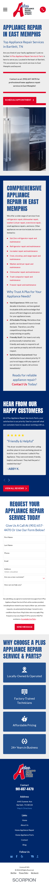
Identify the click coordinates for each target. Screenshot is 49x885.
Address (7, 569)
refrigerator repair (14, 219)
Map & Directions (24, 808)
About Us (24, 825)
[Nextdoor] (32, 856)
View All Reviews (14, 488)
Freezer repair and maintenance (23, 285)
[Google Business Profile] (11, 856)
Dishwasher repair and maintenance (25, 272)
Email (6, 561)
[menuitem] (13, 873)
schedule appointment (18, 100)
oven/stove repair (33, 223)
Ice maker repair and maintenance (24, 251)
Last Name (8, 545)
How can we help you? (13, 585)
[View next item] (9, 480)
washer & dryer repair (16, 223)
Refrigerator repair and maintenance (25, 246)
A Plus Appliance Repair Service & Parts (26, 56)
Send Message (24, 627)
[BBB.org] (37, 856)
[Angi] (27, 856)
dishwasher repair (30, 219)
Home (24, 820)
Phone (6, 553)
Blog (24, 845)
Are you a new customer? (14, 577)
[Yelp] (22, 856)
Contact (24, 840)
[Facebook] (16, 856)
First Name (8, 537)
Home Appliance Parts (24, 835)
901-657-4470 (25, 789)
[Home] (23, 9)
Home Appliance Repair (24, 830)
